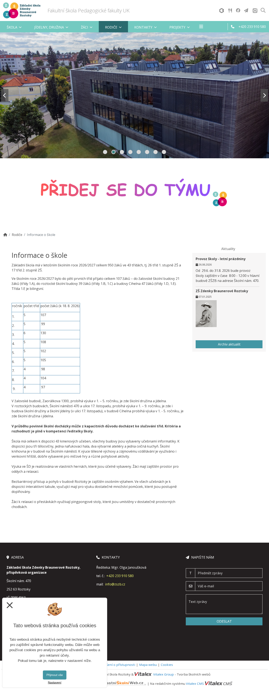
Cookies (167, 665)
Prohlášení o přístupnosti (115, 665)
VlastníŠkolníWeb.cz (84, 683)
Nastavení (54, 682)
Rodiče (17, 234)
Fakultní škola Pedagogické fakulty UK (88, 10)
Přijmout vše (54, 675)
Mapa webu (148, 665)
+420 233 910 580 (120, 575)
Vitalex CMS (195, 683)
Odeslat (224, 621)
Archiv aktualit (229, 344)
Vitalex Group (163, 674)
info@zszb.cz (115, 584)
